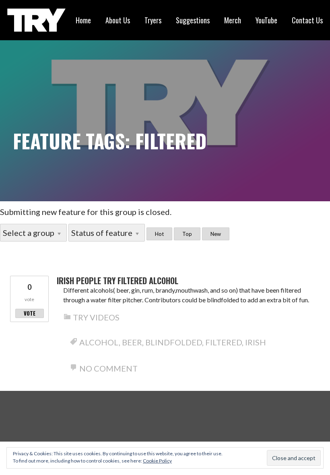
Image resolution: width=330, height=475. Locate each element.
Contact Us (307, 20)
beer (132, 342)
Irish (255, 342)
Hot (159, 234)
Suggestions (193, 20)
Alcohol (99, 342)
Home (83, 20)
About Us (117, 20)
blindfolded (173, 342)
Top (187, 234)
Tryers (152, 20)
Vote (29, 313)
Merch (232, 20)
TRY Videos (96, 317)
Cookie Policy (157, 461)
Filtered (223, 342)
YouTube (266, 20)
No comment (108, 368)
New (215, 234)
